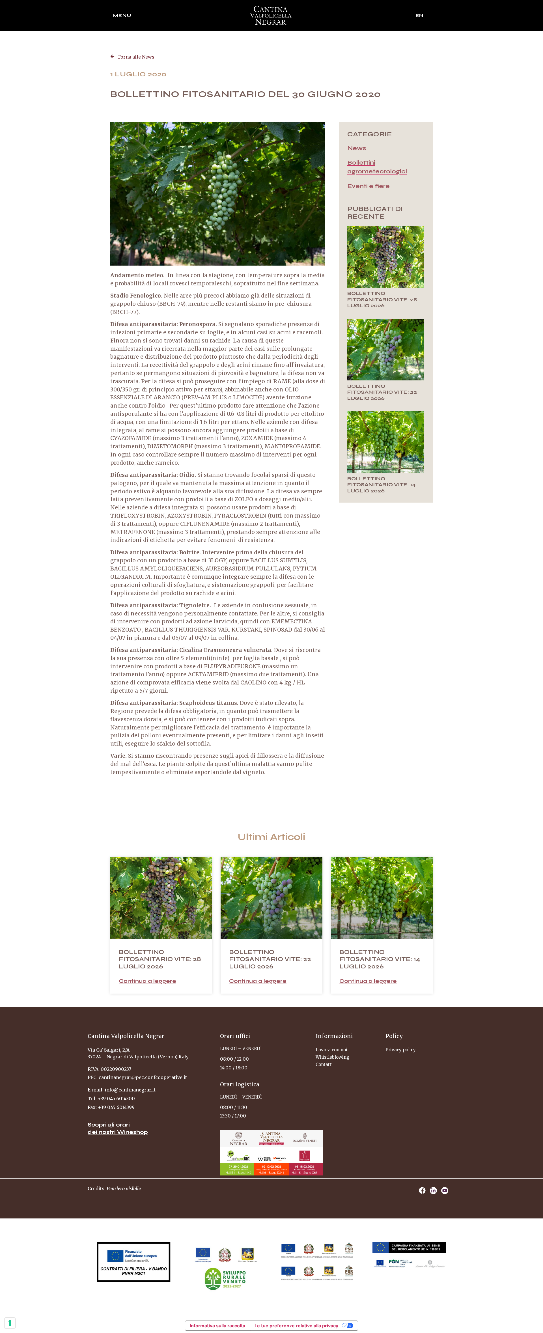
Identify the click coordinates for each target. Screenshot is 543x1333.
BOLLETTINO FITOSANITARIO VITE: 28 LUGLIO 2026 (382, 299)
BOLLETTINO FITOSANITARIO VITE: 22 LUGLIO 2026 (382, 392)
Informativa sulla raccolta (217, 1325)
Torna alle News (135, 57)
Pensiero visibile (124, 1188)
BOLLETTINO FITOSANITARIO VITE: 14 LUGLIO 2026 (381, 484)
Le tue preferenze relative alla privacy (296, 1325)
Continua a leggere (147, 981)
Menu (122, 15)
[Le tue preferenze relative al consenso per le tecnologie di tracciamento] (10, 1323)
